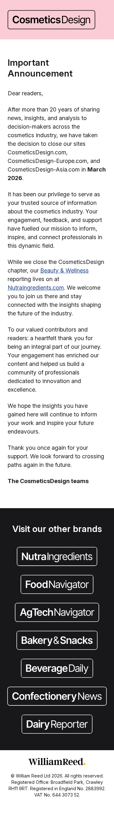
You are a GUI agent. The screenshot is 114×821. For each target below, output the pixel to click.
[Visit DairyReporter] (57, 725)
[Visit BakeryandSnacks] (57, 641)
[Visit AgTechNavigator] (57, 613)
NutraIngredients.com (36, 287)
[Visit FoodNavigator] (57, 585)
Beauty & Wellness (64, 270)
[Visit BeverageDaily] (57, 669)
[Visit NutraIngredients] (57, 557)
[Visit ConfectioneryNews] (57, 697)
